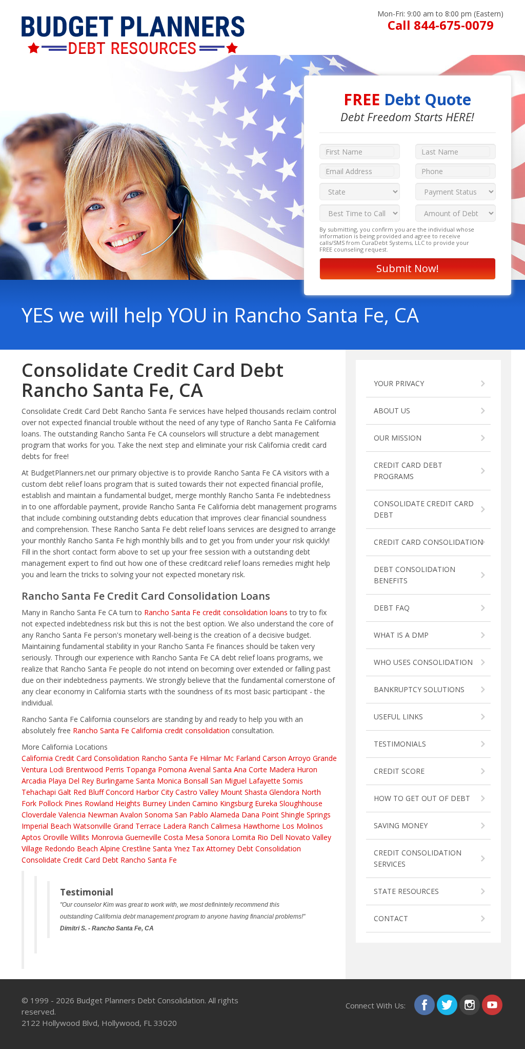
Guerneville (143, 837)
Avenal (200, 769)
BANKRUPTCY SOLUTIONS (419, 689)
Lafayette (264, 781)
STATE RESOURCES (406, 891)
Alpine (110, 848)
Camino (205, 803)
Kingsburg (236, 803)
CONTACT (391, 918)
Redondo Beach (71, 848)
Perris (114, 769)
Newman (103, 814)
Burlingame (115, 781)
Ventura (34, 769)
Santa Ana (230, 769)
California (37, 758)
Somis (292, 781)
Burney (154, 803)
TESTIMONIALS (400, 744)
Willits (79, 837)
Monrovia (107, 837)
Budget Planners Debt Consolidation (140, 1000)
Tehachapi (39, 792)
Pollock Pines (60, 803)
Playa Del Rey (71, 781)
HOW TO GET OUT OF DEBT (422, 798)
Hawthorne (261, 826)
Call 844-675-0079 (441, 24)
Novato (297, 837)
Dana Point (260, 814)
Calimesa (226, 826)
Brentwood (84, 769)
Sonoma (159, 814)
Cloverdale (39, 814)
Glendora (284, 792)
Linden (179, 803)
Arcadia (34, 781)
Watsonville (92, 826)
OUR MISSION (397, 438)
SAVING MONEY (401, 825)
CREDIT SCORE (399, 771)
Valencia (72, 814)
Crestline (136, 848)
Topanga (141, 769)
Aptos (31, 837)
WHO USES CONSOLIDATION (423, 662)
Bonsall (196, 781)
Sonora (218, 837)
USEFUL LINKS (398, 716)
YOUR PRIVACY (399, 383)
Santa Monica (158, 781)
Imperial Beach (46, 826)
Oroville (55, 837)
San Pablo (191, 814)
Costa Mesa (184, 837)
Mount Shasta (243, 792)
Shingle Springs (306, 814)
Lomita (243, 837)
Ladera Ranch (186, 826)
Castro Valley (196, 792)
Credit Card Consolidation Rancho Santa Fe (126, 758)
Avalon (131, 814)
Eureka (266, 803)
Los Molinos (302, 826)
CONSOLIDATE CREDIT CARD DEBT (424, 509)
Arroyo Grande (312, 758)
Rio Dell (270, 837)
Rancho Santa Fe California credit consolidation (151, 730)
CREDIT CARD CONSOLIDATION (428, 542)
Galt (64, 792)
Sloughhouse (300, 803)
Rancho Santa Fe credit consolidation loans (216, 612)
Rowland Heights (112, 803)
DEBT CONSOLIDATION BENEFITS (414, 574)
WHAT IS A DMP (401, 635)
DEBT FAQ (392, 608)
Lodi (56, 769)
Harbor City (154, 792)
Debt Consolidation (269, 848)
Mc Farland (242, 758)
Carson (274, 758)
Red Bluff (88, 792)
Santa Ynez (171, 848)
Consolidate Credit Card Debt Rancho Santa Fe (99, 860)
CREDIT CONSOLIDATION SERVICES (417, 858)
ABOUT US (392, 410)
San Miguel (228, 781)
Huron (307, 769)
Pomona (172, 769)
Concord (120, 792)
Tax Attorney (213, 848)
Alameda (224, 814)
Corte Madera (272, 769)
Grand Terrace (137, 826)
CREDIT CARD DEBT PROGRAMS (408, 470)
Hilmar (210, 758)
